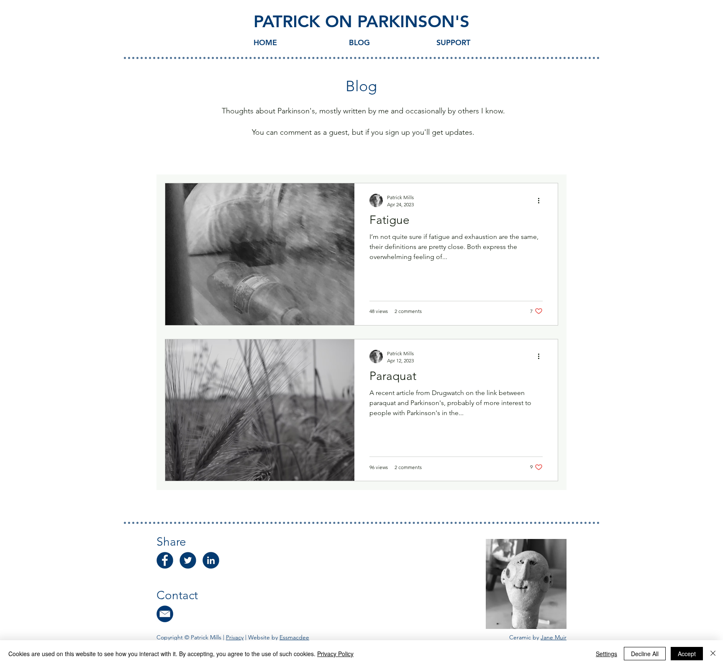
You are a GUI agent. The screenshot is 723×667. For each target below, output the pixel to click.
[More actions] (541, 200)
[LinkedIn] (211, 560)
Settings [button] (606, 653)
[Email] (164, 613)
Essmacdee (294, 637)
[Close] (713, 653)
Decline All (645, 653)
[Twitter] (187, 560)
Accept (687, 653)
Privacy (235, 637)
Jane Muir (554, 637)
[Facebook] (164, 560)
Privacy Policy (335, 653)
